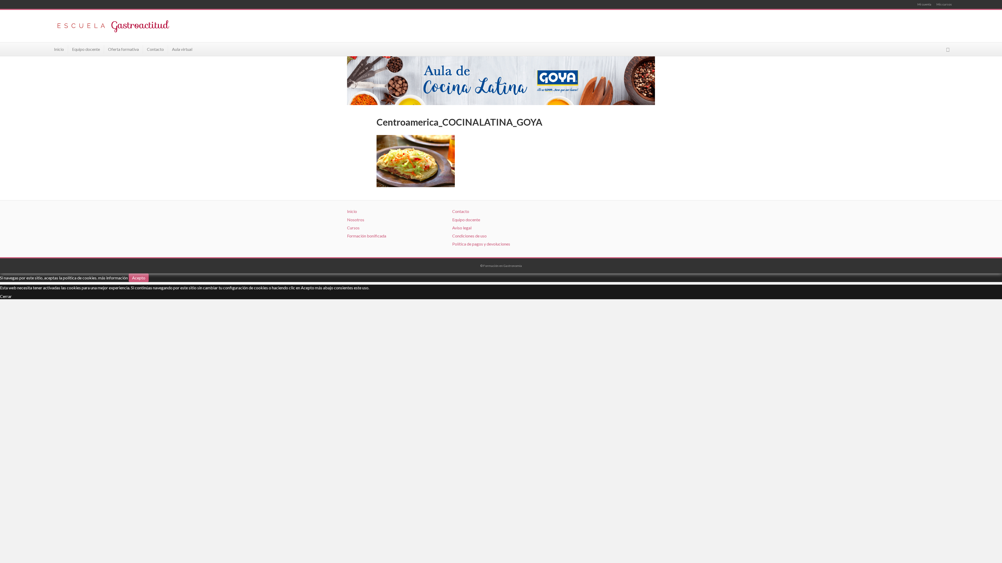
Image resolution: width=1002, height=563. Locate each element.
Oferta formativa (123, 49)
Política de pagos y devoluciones (481, 243)
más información (113, 277)
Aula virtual (182, 49)
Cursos (353, 227)
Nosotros (355, 219)
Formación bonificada (366, 235)
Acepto (138, 277)
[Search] (948, 50)
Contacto (155, 49)
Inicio (59, 49)
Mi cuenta (924, 4)
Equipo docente (86, 49)
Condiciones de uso (469, 235)
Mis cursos (944, 4)
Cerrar (6, 296)
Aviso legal (462, 227)
